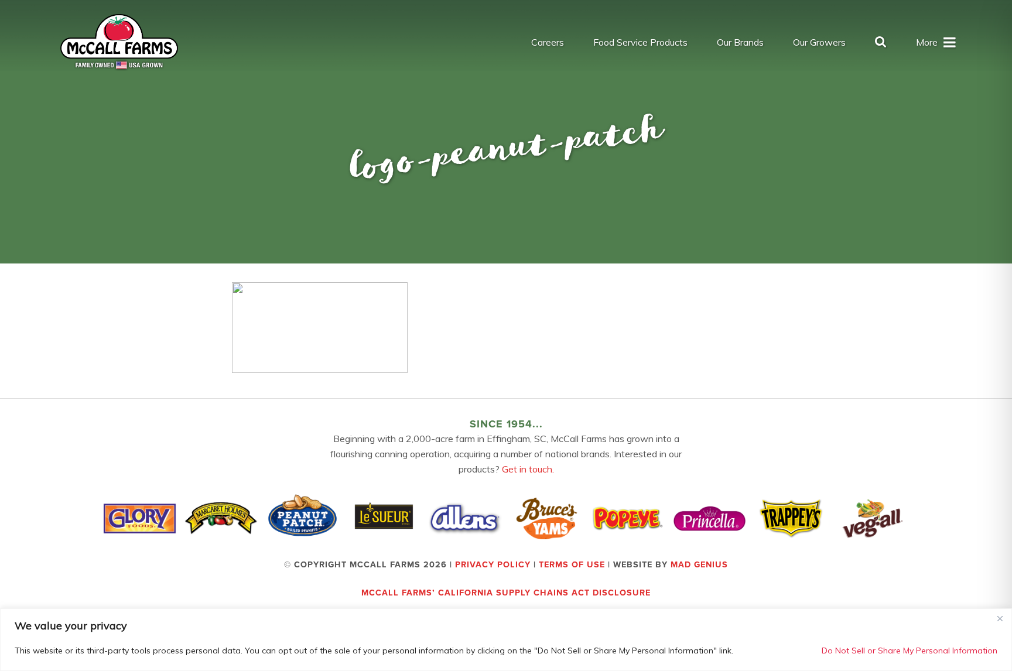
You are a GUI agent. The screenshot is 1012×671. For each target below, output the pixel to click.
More (927, 42)
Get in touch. (528, 469)
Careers (547, 42)
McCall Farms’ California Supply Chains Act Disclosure (506, 593)
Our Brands (740, 42)
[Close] (1000, 618)
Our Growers (819, 42)
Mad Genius (699, 565)
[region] (506, 639)
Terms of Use (572, 565)
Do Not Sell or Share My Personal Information (909, 650)
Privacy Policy (493, 565)
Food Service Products (640, 42)
